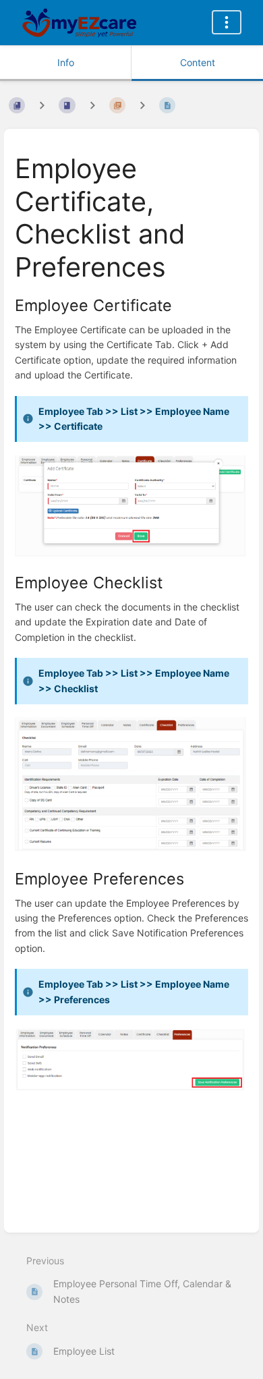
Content (197, 62)
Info (65, 62)
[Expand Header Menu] (226, 22)
